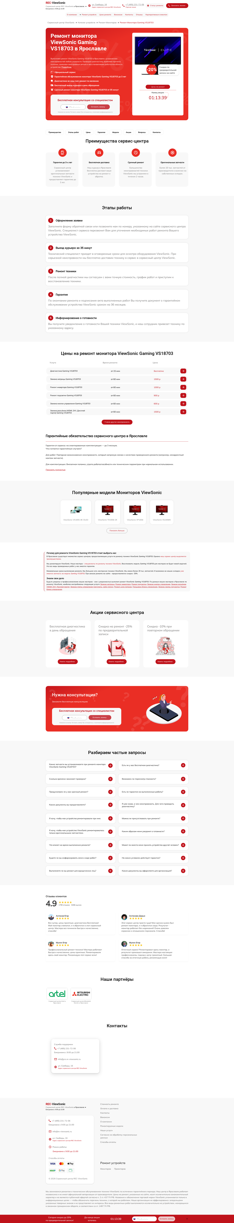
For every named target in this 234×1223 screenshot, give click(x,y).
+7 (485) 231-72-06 (135, 4)
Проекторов (120, 1169)
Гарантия (101, 132)
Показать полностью (55, 469)
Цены (88, 132)
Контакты (129, 15)
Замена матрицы (107, 584)
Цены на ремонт (158, 87)
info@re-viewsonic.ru (62, 1131)
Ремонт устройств (89, 15)
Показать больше (117, 530)
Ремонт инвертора (123, 584)
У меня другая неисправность (117, 422)
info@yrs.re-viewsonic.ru (69, 1059)
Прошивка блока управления (145, 587)
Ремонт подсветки (139, 584)
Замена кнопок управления (158, 584)
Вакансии (118, 15)
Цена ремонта (105, 15)
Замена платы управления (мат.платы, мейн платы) (91, 587)
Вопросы (142, 132)
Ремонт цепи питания (123, 587)
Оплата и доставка (109, 1108)
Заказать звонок (178, 5)
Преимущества (55, 132)
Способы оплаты (108, 1142)
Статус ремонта (156, 5)
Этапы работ (73, 132)
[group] (57, 996)
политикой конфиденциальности (103, 112)
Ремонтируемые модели (111, 1126)
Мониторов (105, 1169)
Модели (115, 132)
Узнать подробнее (67, 661)
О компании (72, 15)
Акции (128, 132)
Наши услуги (106, 1130)
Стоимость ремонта (109, 1104)
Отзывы (139, 15)
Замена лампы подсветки (169, 587)
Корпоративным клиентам (156, 15)
